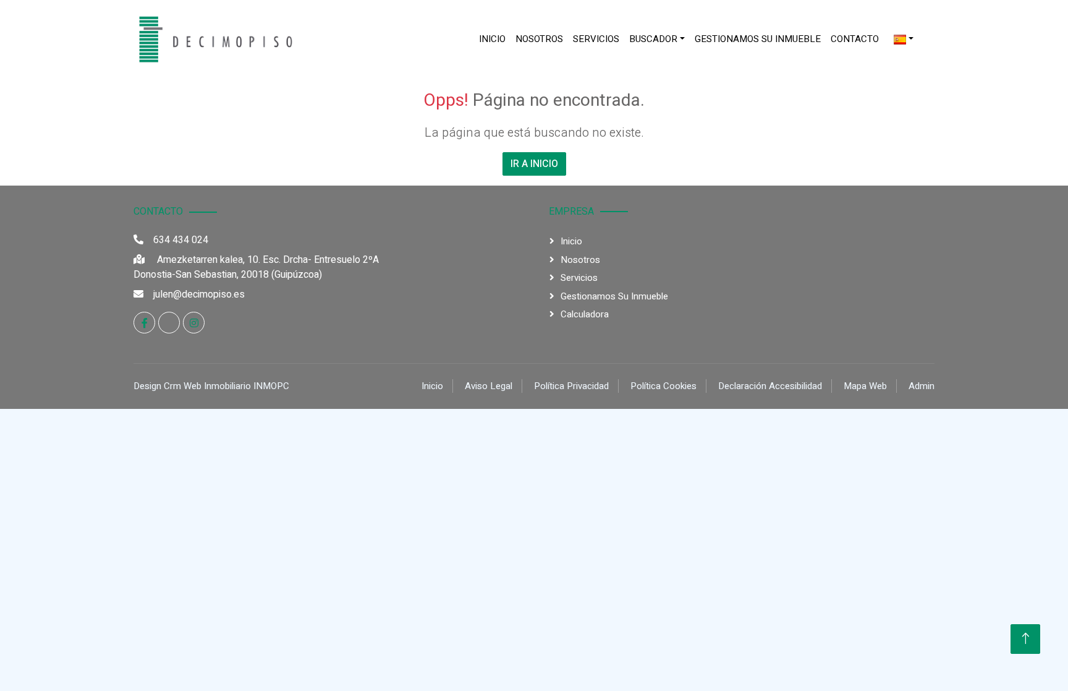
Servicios (596, 39)
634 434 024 (180, 240)
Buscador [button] (653, 39)
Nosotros (539, 39)
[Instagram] (194, 322)
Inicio (492, 39)
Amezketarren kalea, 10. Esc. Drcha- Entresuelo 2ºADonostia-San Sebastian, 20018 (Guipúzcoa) (256, 267)
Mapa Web (865, 386)
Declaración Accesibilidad (770, 386)
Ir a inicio (534, 164)
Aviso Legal (488, 386)
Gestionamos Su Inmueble (758, 39)
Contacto (855, 39)
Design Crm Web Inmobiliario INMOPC (211, 386)
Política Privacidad (571, 386)
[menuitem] (492, 39)
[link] (212, 39)
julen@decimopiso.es (199, 294)
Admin (921, 386)
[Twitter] (169, 322)
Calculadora (585, 314)
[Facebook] (144, 322)
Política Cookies (663, 386)
